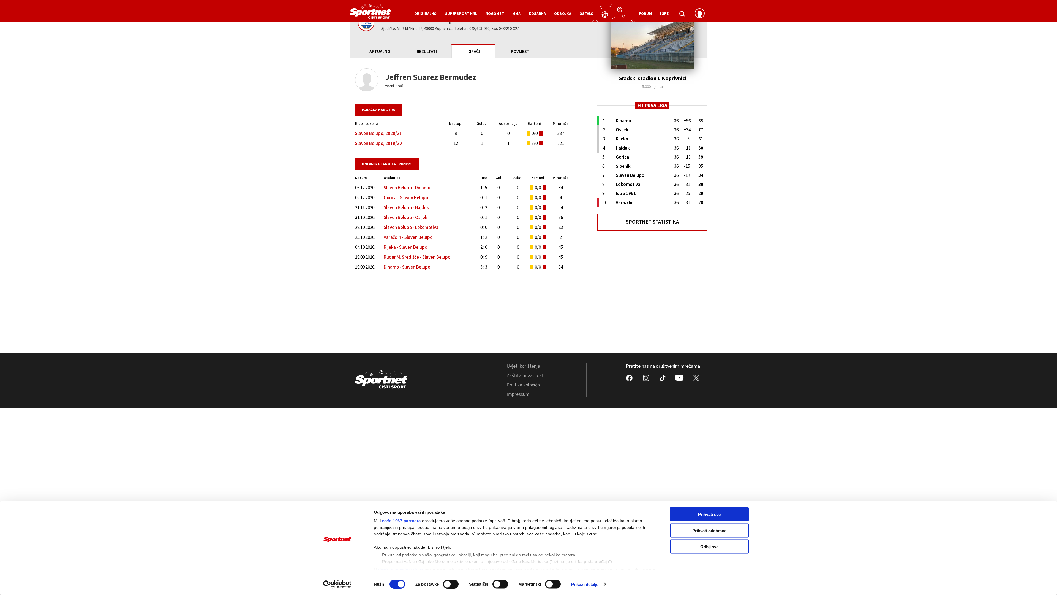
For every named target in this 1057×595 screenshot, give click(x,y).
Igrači (473, 51)
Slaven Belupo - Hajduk (406, 207)
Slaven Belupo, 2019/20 (378, 143)
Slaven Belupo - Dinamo (407, 188)
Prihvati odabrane (709, 530)
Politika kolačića (523, 385)
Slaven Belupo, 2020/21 (378, 133)
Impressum (518, 394)
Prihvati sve (709, 514)
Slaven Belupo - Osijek (405, 217)
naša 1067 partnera (401, 520)
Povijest (520, 51)
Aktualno (379, 51)
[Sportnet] (370, 13)
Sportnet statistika (652, 222)
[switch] (451, 584)
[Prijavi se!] (700, 14)
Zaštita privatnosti (525, 375)
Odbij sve (709, 546)
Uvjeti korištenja (523, 366)
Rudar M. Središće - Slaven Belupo (417, 257)
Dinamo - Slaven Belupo (407, 267)
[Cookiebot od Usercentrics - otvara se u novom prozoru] (337, 584)
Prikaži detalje (585, 584)
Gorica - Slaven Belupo (406, 197)
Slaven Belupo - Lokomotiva (411, 227)
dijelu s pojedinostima (400, 569)
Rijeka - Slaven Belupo (405, 247)
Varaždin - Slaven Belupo (408, 237)
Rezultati (427, 51)
